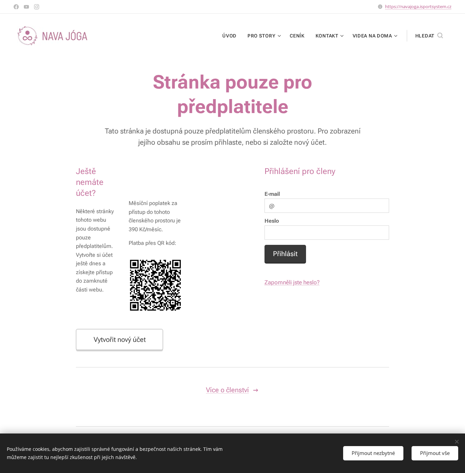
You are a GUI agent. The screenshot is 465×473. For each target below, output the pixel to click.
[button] (429, 35)
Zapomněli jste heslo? (292, 282)
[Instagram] (36, 7)
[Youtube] (26, 7)
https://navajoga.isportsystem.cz (418, 6)
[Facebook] (16, 7)
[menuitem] (231, 35)
